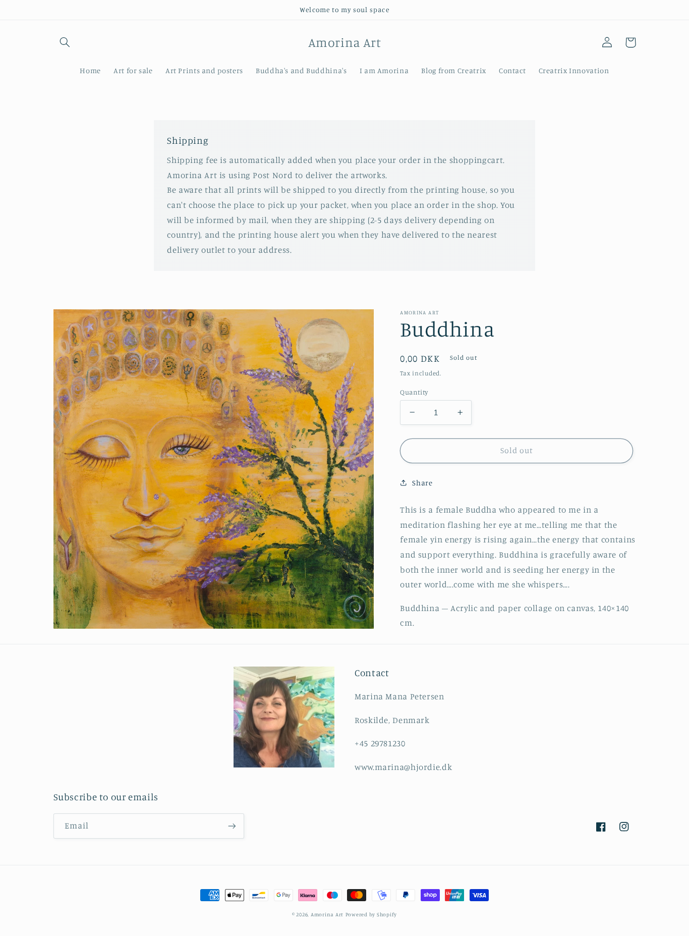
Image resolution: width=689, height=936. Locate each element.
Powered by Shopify (371, 914)
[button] (65, 42)
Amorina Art (327, 914)
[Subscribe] (231, 825)
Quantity (414, 392)
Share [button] (422, 482)
